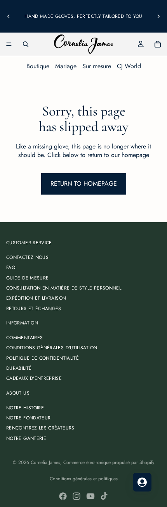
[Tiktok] (104, 496)
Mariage (66, 66)
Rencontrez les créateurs (40, 427)
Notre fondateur (28, 417)
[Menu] (9, 44)
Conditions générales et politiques (84, 478)
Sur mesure (96, 66)
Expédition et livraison (36, 298)
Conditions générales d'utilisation (51, 347)
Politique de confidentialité (42, 358)
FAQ (10, 267)
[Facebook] (63, 496)
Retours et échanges (33, 308)
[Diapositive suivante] (158, 16)
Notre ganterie (26, 438)
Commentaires (24, 337)
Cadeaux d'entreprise (34, 378)
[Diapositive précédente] (8, 16)
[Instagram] (76, 496)
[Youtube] (90, 496)
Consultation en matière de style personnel (63, 288)
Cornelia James (45, 462)
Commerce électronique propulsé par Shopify (108, 462)
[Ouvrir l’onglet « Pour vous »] (142, 482)
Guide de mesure (27, 277)
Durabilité (19, 368)
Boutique (37, 66)
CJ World (129, 66)
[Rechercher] (25, 44)
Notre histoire (25, 407)
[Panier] (157, 44)
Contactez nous (27, 257)
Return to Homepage (83, 183)
